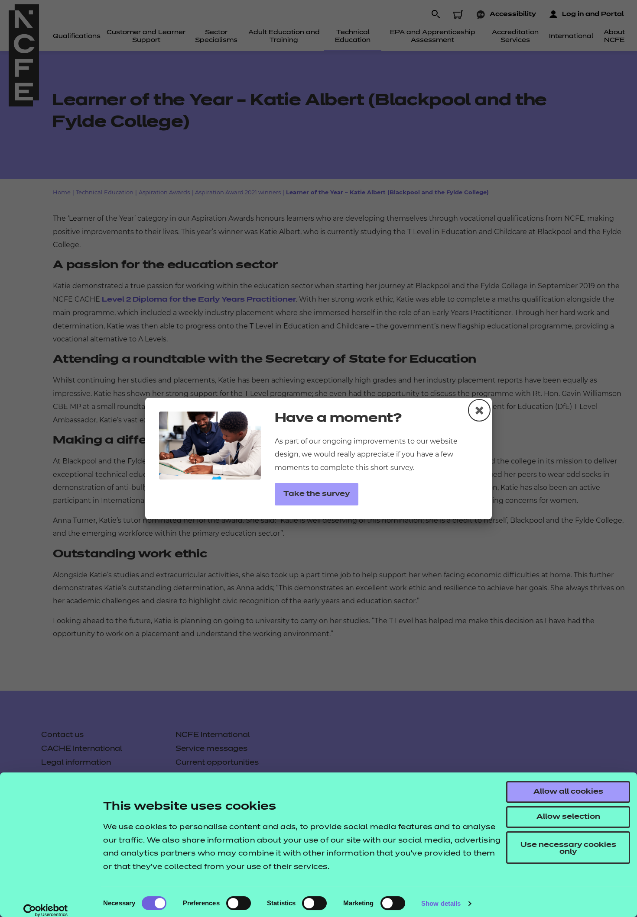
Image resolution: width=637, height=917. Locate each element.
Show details (441, 903)
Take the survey (316, 494)
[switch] (238, 903)
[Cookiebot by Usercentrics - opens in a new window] (46, 910)
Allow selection (568, 817)
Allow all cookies (568, 791)
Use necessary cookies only (568, 849)
